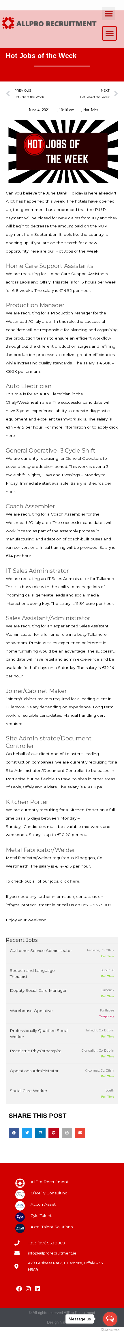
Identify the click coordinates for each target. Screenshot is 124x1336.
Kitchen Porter (27, 801)
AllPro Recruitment (49, 1181)
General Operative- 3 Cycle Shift (50, 450)
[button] (108, 13)
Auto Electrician (29, 386)
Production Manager (35, 305)
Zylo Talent (41, 1215)
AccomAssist (43, 1204)
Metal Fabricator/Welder (40, 849)
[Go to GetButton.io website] (110, 1330)
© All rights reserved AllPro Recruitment (62, 1313)
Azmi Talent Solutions (52, 1226)
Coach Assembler (30, 506)
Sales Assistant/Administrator (48, 618)
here (74, 881)
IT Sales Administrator (37, 570)
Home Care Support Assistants (49, 265)
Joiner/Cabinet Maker (36, 691)
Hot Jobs (90, 110)
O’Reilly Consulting (49, 1193)
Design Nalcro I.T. (62, 1322)
